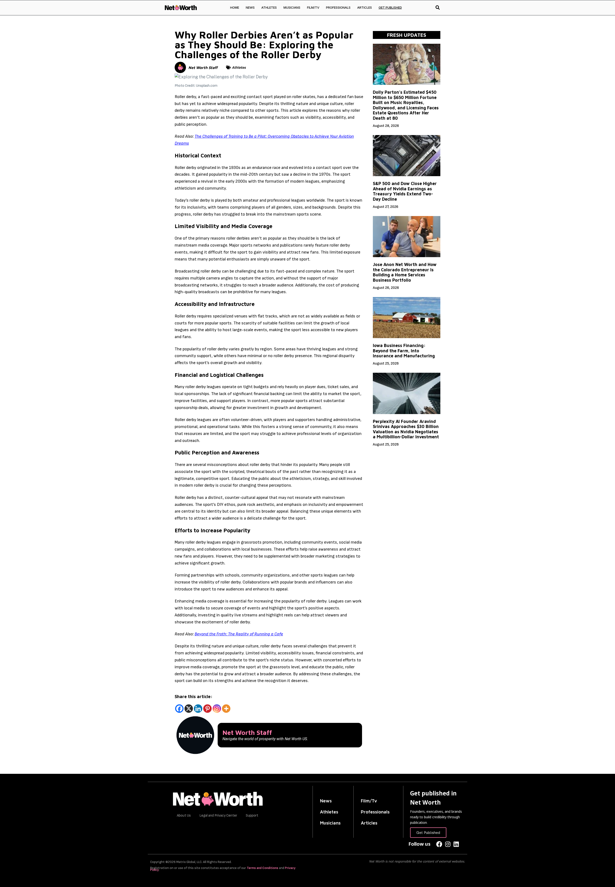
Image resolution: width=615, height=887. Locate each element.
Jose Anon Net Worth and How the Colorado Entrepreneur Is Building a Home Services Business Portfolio (405, 272)
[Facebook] (179, 708)
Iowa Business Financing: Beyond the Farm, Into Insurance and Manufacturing (404, 350)
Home (234, 7)
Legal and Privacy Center (218, 815)
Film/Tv (369, 800)
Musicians (291, 7)
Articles (364, 7)
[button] (438, 8)
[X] (188, 708)
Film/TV (313, 7)
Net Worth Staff (202, 67)
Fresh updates (406, 35)
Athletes (269, 7)
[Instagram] (217, 708)
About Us (184, 815)
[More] (226, 708)
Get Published (390, 7)
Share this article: (193, 696)
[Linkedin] (198, 708)
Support (252, 815)
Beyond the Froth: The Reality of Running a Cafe (239, 634)
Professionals (338, 7)
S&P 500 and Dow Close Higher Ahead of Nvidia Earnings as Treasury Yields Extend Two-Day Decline (405, 191)
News (250, 7)
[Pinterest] (207, 708)
